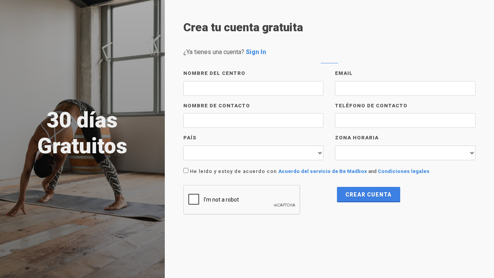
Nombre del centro (214, 73)
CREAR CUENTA (368, 195)
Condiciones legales (404, 171)
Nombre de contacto (216, 105)
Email (344, 73)
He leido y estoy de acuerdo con (232, 171)
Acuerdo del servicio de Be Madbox (322, 171)
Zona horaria (357, 138)
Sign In (256, 52)
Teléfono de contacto (371, 105)
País (189, 138)
